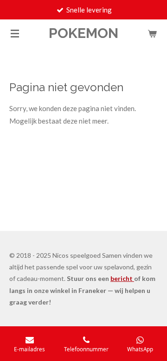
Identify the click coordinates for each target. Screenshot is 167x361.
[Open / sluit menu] (15, 33)
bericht (122, 278)
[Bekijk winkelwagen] (152, 33)
